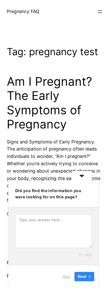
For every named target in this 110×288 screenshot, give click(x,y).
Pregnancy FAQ (23, 11)
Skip (66, 276)
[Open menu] (99, 11)
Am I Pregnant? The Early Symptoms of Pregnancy (49, 102)
